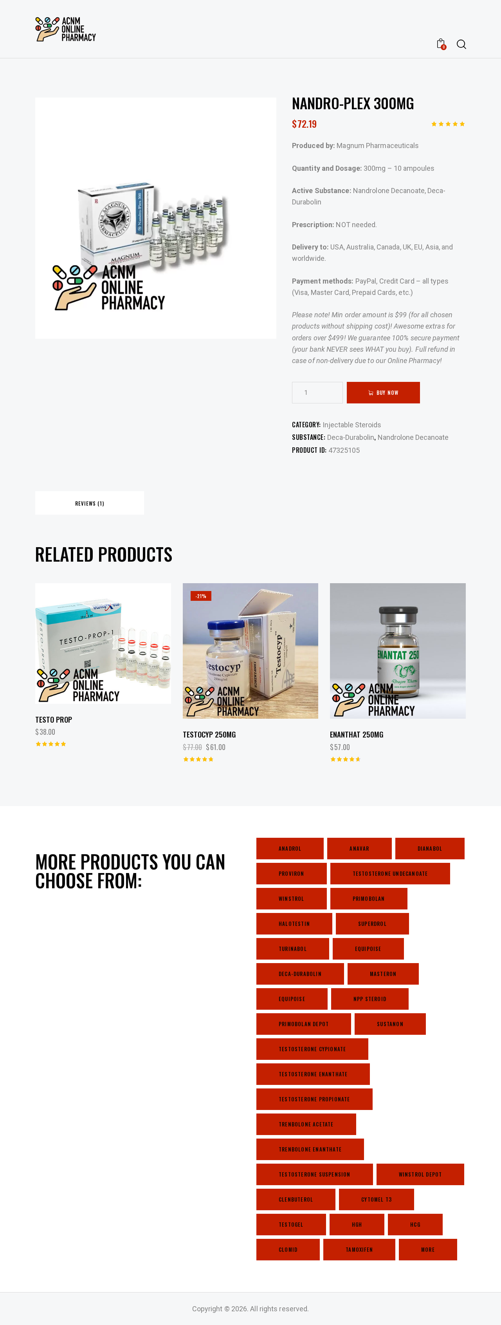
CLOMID (288, 1249)
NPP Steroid (369, 999)
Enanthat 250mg (357, 734)
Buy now (387, 392)
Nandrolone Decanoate (413, 437)
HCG (415, 1224)
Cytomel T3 (376, 1199)
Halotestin (294, 923)
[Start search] (461, 44)
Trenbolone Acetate (306, 1124)
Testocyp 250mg (209, 734)
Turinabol (293, 949)
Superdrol (372, 923)
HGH (357, 1224)
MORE (428, 1249)
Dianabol (430, 848)
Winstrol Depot (420, 1174)
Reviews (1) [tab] (89, 503)
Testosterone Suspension (315, 1174)
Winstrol (292, 898)
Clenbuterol (296, 1199)
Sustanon (390, 1024)
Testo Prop (53, 719)
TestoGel (291, 1224)
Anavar (359, 848)
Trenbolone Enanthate (310, 1149)
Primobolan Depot (304, 1024)
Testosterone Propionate (314, 1099)
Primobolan (369, 898)
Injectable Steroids (352, 425)
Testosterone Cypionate (312, 1049)
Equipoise (368, 949)
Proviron (292, 873)
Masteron (383, 974)
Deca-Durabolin (350, 437)
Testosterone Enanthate (313, 1074)
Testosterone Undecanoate (390, 873)
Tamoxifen (359, 1249)
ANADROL (290, 848)
